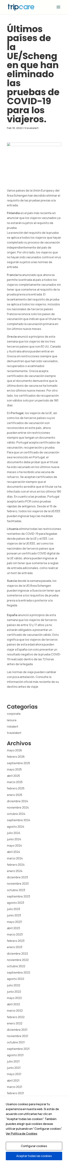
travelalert (31, 128)
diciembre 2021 (17, 1030)
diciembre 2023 (17, 877)
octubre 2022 (16, 966)
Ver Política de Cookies (21, 1134)
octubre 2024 (16, 814)
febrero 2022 (15, 1017)
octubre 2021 (16, 1042)
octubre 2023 (16, 890)
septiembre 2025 (18, 763)
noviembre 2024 (18, 807)
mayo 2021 (14, 1074)
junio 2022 (14, 992)
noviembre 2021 (17, 1036)
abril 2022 (13, 1004)
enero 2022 (14, 1023)
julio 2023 (13, 909)
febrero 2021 (15, 1093)
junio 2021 (13, 1068)
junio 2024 (14, 839)
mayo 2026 (14, 750)
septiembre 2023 (18, 896)
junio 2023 (14, 915)
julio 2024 (13, 833)
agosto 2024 (15, 827)
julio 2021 (13, 1061)
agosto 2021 (15, 1055)
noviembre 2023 (18, 884)
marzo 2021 (14, 1087)
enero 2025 (14, 795)
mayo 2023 (14, 922)
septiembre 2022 (18, 972)
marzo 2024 (15, 858)
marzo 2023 (15, 934)
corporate (14, 714)
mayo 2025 (14, 769)
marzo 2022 (15, 1011)
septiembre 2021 (18, 1049)
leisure (12, 720)
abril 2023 (13, 928)
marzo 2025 (15, 782)
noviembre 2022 (18, 960)
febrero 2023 (15, 941)
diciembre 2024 (17, 801)
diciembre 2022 (17, 954)
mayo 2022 (14, 998)
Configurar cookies (34, 1146)
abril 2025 (13, 776)
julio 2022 (13, 985)
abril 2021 (13, 1080)
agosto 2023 (15, 903)
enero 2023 (14, 947)
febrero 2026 (16, 757)
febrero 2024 (16, 865)
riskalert (12, 726)
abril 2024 (13, 852)
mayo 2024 (14, 845)
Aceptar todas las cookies (34, 1156)
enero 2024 (14, 871)
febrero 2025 (15, 788)
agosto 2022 (15, 979)
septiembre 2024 (18, 820)
